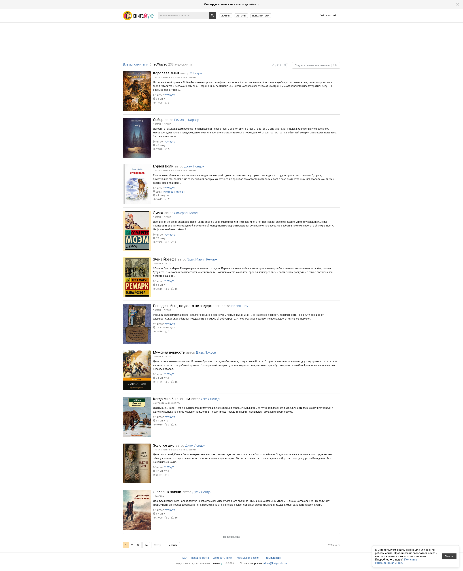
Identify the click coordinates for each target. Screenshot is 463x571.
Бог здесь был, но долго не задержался (186, 306)
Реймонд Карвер (186, 120)
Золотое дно (163, 445)
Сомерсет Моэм (186, 213)
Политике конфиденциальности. (396, 561)
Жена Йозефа (164, 259)
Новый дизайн (272, 557)
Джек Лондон (194, 166)
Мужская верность (169, 352)
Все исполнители (135, 64)
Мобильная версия (248, 557)
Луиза (158, 213)
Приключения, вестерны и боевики (174, 77)
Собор (158, 119)
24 (146, 545)
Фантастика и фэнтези (167, 403)
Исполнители (260, 15)
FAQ (184, 557)
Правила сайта (200, 557)
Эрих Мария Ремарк (202, 259)
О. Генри (196, 73)
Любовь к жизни (174, 191)
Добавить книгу (222, 557)
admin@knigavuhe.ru (275, 563)
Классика (159, 496)
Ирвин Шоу (239, 306)
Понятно (449, 556)
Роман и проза (162, 124)
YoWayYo (169, 95)
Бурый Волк (163, 166)
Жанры (225, 15)
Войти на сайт (329, 15)
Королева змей (166, 73)
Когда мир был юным (171, 399)
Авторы (241, 15)
